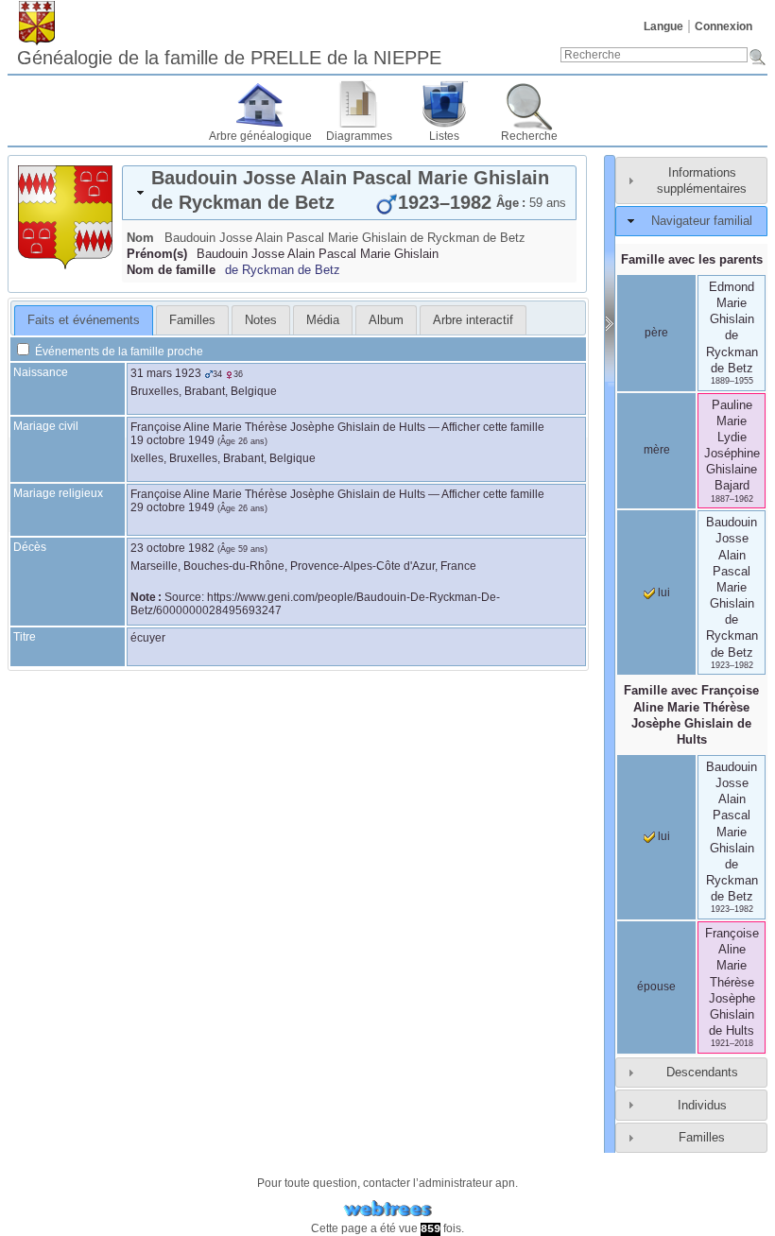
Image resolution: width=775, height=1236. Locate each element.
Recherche (529, 136)
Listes (444, 136)
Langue (663, 26)
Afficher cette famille (492, 427)
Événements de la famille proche (117, 351)
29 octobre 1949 (172, 507)
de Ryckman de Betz (282, 270)
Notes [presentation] (261, 320)
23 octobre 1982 (172, 548)
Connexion (723, 26)
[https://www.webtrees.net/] (387, 1209)
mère (657, 449)
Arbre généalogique (260, 136)
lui (662, 592)
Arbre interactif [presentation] (473, 320)
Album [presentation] (386, 320)
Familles (702, 1137)
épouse (656, 986)
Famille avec (691, 714)
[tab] (349, 192)
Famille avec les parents (692, 259)
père (656, 332)
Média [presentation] (322, 320)
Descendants (702, 1072)
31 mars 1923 (165, 373)
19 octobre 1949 (172, 440)
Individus (702, 1105)
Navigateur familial (701, 221)
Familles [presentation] (192, 320)
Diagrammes (359, 136)
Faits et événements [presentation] (83, 320)
